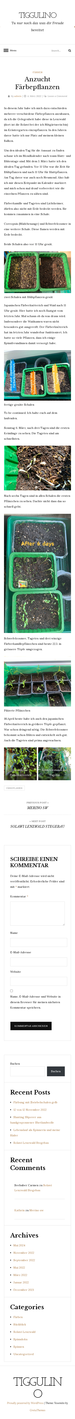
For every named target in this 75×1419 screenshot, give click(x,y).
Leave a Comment (57, 96)
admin (17, 96)
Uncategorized (23, 1354)
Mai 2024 (19, 1245)
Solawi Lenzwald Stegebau (31, 1143)
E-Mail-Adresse (20, 952)
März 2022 (20, 1275)
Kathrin (19, 1210)
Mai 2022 (19, 1267)
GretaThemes (37, 1410)
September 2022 (24, 1260)
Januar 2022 (21, 1282)
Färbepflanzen (14, 788)
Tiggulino (37, 16)
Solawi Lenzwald (24, 1332)
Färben (37, 72)
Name (14, 933)
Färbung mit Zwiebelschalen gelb (35, 1102)
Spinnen (18, 1346)
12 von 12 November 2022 (30, 1110)
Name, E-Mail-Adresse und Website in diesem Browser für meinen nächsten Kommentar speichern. (35, 1002)
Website (15, 972)
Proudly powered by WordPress (25, 1403)
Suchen (15, 1063)
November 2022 (23, 1253)
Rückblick (19, 1324)
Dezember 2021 (23, 1290)
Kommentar (19, 896)
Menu (12, 50)
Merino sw (36, 1210)
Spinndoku (20, 1339)
